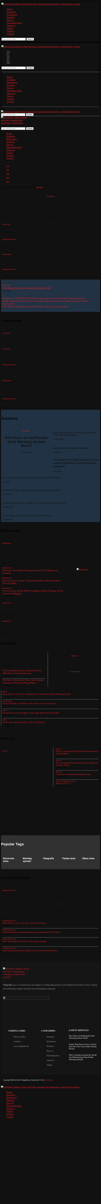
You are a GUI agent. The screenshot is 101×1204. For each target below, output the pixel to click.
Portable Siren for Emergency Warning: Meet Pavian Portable (31, 713)
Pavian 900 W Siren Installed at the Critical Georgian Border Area (21, 626)
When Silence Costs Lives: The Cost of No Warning (24, 923)
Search (30, 39)
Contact (10, 34)
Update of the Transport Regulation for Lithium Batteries (31, 814)
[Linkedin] (86, 1080)
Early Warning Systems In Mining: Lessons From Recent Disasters (30, 950)
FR (8, 57)
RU (8, 60)
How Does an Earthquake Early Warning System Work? (50, 207)
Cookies (17, 1041)
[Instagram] (78, 1080)
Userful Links (16, 1031)
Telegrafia (48, 858)
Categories (48, 1031)
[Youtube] (94, 1080)
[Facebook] (70, 1080)
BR (8, 62)
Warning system (27, 859)
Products (11, 17)
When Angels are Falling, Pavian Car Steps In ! (75, 663)
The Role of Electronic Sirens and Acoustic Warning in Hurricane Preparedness (23, 681)
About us (11, 25)
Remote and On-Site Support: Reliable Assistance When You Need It (22, 765)
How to (10, 20)
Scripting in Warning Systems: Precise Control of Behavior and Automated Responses (76, 463)
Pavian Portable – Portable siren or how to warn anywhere (29, 703)
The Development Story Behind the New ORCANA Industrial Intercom (21, 672)
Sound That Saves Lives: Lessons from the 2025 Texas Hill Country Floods (32, 228)
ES (8, 54)
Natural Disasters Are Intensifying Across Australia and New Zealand (31, 932)
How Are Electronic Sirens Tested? (16, 273)
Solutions (11, 12)
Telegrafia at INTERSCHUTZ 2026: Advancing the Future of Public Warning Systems (43, 298)
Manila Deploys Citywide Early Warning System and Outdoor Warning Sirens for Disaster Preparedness (82, 551)
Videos (10, 28)
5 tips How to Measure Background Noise (73, 774)
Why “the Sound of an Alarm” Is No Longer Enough (24, 941)
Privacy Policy (20, 1037)
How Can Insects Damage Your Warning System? (27, 828)
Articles (10, 31)
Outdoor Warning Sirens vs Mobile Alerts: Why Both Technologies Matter (34, 503)
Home (9, 9)
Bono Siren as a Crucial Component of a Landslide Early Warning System (36, 694)
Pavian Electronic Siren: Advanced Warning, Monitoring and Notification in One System (23, 659)
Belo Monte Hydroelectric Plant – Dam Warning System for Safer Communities (73, 610)
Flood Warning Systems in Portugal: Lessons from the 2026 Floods (31, 478)
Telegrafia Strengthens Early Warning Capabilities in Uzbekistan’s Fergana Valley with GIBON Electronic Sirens (47, 258)
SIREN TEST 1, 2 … (65, 783)
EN (8, 51)
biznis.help (39, 187)
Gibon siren (88, 858)
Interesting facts (14, 23)
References (12, 14)
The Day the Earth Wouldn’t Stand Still (26, 288)
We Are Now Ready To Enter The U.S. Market (23, 722)
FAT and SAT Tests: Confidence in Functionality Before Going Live (31, 490)
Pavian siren (68, 858)
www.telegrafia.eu (21, 1046)
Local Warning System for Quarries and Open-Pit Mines (26, 516)
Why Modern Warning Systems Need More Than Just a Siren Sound (35, 306)
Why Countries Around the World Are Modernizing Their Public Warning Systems (35, 243)
